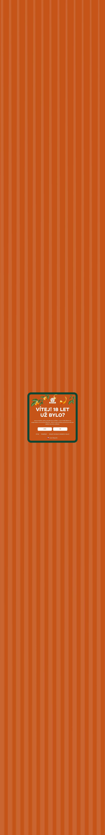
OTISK (37, 434)
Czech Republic (53, 438)
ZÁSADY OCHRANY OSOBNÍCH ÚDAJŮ (59, 434)
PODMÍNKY (44, 434)
